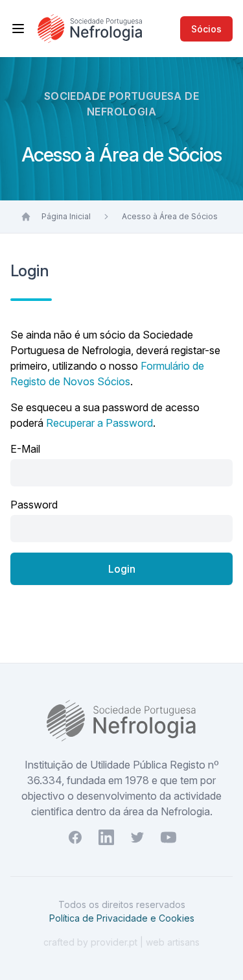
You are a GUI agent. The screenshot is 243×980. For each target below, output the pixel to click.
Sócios (206, 28)
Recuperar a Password (99, 422)
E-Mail (25, 448)
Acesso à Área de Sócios (170, 216)
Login (121, 568)
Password (34, 504)
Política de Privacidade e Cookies (121, 918)
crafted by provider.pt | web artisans (121, 942)
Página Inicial (66, 216)
